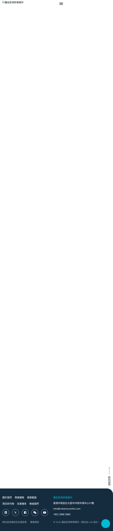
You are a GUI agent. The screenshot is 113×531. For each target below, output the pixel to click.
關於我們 (7, 497)
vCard (37, 150)
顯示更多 (27, 235)
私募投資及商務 (68, 336)
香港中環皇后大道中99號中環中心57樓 (73, 503)
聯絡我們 (34, 503)
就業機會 (21, 503)
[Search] (103, 3)
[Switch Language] (109, 3)
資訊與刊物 (8, 503)
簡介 (26, 150)
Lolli (91, 522)
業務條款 (34, 522)
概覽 (57, 43)
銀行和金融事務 (97, 317)
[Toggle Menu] (61, 4)
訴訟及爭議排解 (68, 317)
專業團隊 (15, 35)
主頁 (4, 35)
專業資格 (77, 43)
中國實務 (93, 336)
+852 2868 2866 (61, 514)
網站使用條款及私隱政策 (14, 522)
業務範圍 (31, 497)
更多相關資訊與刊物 (68, 291)
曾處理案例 (102, 43)
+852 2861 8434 (32, 133)
